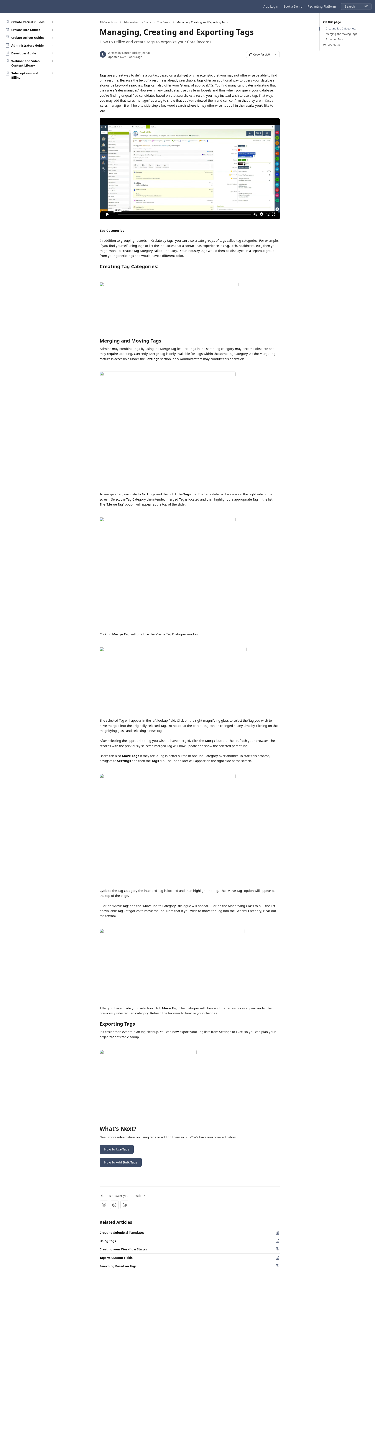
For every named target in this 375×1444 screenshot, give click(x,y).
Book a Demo (292, 6)
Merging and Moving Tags (341, 34)
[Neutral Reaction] (114, 1205)
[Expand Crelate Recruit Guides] (52, 22)
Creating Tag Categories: (341, 28)
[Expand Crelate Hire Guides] (52, 30)
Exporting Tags (335, 39)
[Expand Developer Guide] (52, 53)
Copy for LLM (261, 54)
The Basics (163, 22)
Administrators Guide (137, 22)
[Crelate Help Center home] (4, 6)
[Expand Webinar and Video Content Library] (52, 61)
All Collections (108, 22)
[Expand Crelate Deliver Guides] (52, 38)
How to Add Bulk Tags (120, 1162)
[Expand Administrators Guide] (52, 45)
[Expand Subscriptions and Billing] (52, 73)
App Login (270, 6)
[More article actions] (276, 54)
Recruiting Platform (322, 6)
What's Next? (331, 45)
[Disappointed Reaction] (104, 1205)
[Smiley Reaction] (124, 1205)
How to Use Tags (116, 1149)
